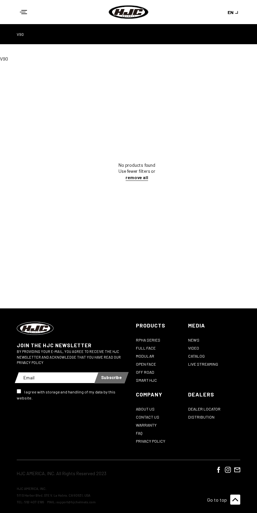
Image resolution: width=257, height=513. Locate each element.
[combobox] (234, 12)
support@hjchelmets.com (76, 502)
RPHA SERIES (148, 340)
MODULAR (145, 356)
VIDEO (193, 348)
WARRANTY (146, 425)
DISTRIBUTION (201, 417)
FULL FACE (146, 348)
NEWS (193, 340)
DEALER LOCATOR (204, 409)
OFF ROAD (145, 372)
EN (231, 12)
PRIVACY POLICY (150, 441)
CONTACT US (147, 417)
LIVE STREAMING (203, 364)
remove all (136, 177)
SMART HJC (146, 380)
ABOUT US (145, 409)
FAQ (139, 433)
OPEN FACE (146, 364)
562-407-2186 (34, 502)
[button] (23, 12)
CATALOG (196, 356)
